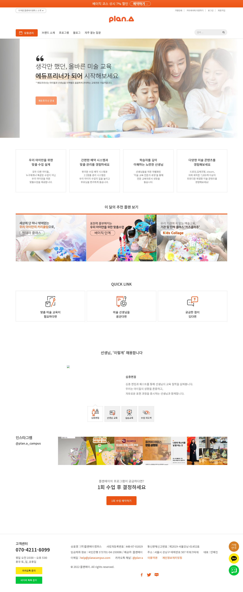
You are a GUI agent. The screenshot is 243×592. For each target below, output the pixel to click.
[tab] (95, 414)
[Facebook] (142, 575)
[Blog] (156, 575)
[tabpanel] (121, 382)
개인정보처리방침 (172, 558)
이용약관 (153, 558)
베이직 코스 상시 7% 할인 (110, 3)
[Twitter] (149, 575)
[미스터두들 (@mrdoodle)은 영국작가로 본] (72, 451)
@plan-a (138, 558)
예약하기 (139, 3)
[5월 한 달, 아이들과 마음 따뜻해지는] (100, 451)
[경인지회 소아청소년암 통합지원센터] (213, 451)
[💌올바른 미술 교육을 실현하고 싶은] (157, 451)
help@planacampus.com (95, 558)
